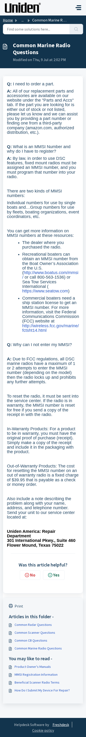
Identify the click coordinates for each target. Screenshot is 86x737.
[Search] (76, 29)
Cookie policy (43, 730)
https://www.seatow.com (45, 291)
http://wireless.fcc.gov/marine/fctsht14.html (50, 328)
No (32, 575)
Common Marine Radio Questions (38, 648)
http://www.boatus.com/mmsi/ (50, 275)
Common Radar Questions (33, 625)
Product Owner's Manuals (33, 666)
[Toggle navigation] (78, 7)
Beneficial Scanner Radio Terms (37, 682)
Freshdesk (61, 724)
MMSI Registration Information (36, 674)
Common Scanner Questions (35, 632)
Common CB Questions (31, 640)
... (23, 20)
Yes (56, 575)
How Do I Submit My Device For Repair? (42, 690)
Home (8, 20)
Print (19, 606)
